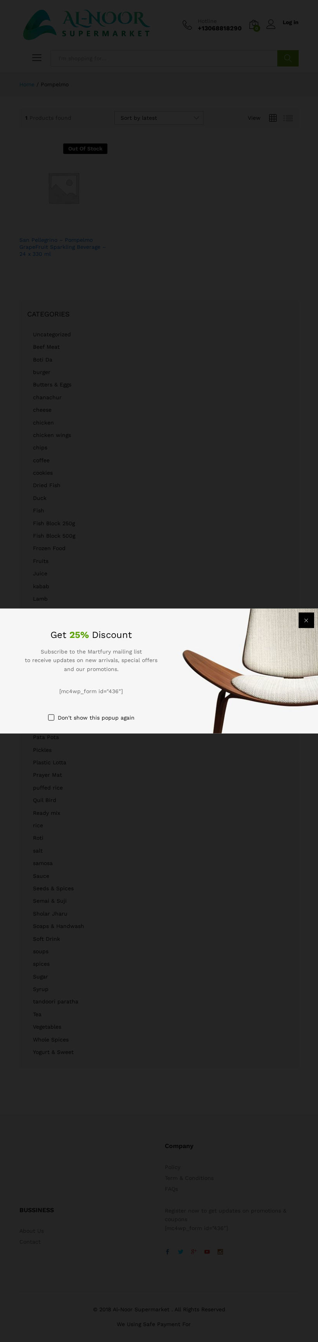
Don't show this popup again (96, 717)
